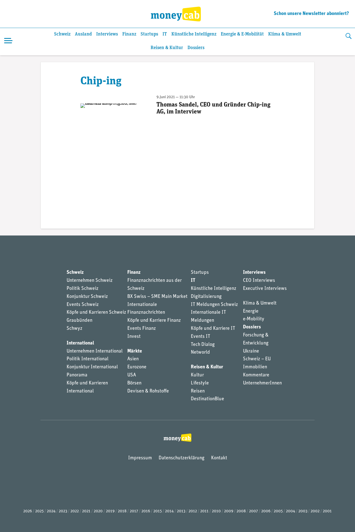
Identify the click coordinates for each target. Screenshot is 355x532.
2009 (228, 511)
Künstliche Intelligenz (193, 34)
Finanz (129, 34)
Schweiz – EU (257, 359)
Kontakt (219, 458)
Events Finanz (141, 328)
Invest (134, 336)
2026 (27, 511)
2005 (278, 511)
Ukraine (251, 351)
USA (131, 375)
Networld (200, 352)
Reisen (198, 391)
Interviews (107, 34)
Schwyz (74, 328)
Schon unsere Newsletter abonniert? (311, 13)
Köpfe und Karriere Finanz (154, 320)
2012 (193, 511)
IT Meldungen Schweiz (214, 304)
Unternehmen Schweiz (90, 280)
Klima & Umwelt (284, 34)
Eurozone (136, 367)
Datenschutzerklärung (181, 458)
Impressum (140, 458)
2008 (241, 511)
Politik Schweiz (82, 288)
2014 (169, 511)
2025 (39, 511)
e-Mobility (253, 319)
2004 (290, 511)
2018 (122, 511)
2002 (315, 511)
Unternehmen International (95, 351)
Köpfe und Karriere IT (213, 328)
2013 (181, 511)
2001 (327, 511)
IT (165, 34)
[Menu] (8, 41)
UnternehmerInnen (262, 383)
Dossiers (195, 47)
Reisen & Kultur (167, 47)
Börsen (134, 383)
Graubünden (79, 320)
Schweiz (62, 34)
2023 (63, 511)
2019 (110, 511)
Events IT (200, 336)
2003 (302, 511)
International (80, 343)
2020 (98, 511)
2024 (51, 511)
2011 (204, 511)
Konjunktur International (92, 367)
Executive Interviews (265, 288)
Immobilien (255, 367)
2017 (134, 511)
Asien (133, 359)
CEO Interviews (259, 280)
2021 (86, 511)
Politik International (87, 359)
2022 (74, 511)
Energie (250, 311)
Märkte (134, 351)
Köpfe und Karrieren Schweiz (96, 312)
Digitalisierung (206, 296)
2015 (157, 511)
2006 (265, 511)
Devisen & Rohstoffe (148, 391)
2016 (145, 511)
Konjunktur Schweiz (87, 296)
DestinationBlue (207, 399)
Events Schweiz (83, 304)
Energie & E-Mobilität (242, 34)
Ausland (83, 34)
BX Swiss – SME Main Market (157, 296)
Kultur (197, 375)
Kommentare (256, 375)
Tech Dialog (203, 344)
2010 (216, 511)
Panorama (77, 375)
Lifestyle (200, 383)
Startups (149, 34)
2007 (253, 511)
